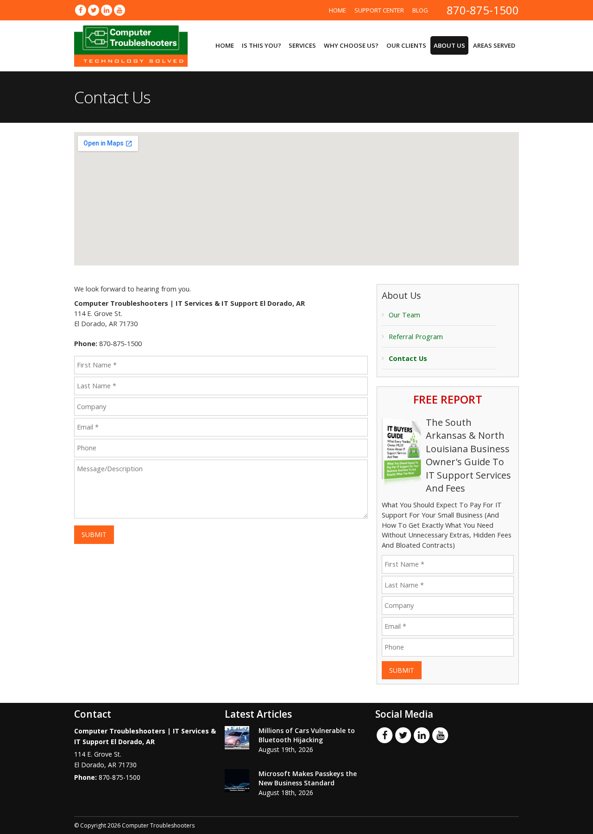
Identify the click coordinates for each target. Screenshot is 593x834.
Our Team (404, 314)
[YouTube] (119, 10)
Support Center (379, 10)
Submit (94, 534)
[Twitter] (93, 10)
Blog (420, 10)
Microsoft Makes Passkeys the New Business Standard (308, 778)
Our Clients (406, 45)
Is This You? (261, 45)
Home (337, 10)
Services (302, 45)
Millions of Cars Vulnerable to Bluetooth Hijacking (307, 735)
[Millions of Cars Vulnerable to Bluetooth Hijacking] (237, 737)
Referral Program (416, 336)
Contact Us (408, 358)
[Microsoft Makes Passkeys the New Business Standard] (237, 780)
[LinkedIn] (106, 10)
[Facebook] (80, 10)
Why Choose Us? (351, 45)
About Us (449, 45)
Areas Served (494, 45)
